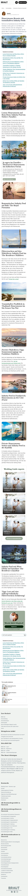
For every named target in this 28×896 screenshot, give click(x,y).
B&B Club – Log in (5, 746)
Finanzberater (4, 849)
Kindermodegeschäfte (6, 872)
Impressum (3, 800)
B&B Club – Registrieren (6, 748)
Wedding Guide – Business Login (8, 786)
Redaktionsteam (4, 798)
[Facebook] (12, 892)
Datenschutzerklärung (6, 792)
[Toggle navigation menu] (16, 2)
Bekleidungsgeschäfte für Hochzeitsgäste (10, 841)
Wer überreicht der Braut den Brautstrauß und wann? (13, 734)
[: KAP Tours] (14, 525)
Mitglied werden (22, 2)
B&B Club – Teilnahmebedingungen (9, 752)
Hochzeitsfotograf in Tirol (6, 827)
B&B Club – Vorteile (5, 750)
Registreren (14, 626)
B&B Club (3, 716)
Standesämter (4, 876)
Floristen (3, 851)
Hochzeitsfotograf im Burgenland (8, 816)
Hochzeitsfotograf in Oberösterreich (9, 822)
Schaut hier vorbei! (14, 279)
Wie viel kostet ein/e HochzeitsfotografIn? (10, 740)
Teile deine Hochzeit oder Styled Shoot (9, 726)
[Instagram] (17, 892)
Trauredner (3, 878)
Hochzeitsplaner (4, 866)
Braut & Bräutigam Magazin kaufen (9, 724)
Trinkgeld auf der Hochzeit (7, 736)
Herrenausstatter (5, 853)
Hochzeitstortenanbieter (6, 868)
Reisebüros (3, 874)
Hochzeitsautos (4, 855)
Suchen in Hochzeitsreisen (14, 538)
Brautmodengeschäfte (6, 845)
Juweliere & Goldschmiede (7, 870)
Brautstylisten (4, 847)
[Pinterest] (14, 892)
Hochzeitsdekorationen (6, 857)
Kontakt (2, 788)
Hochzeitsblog (4, 718)
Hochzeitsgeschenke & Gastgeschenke (9, 863)
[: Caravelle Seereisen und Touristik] (14, 482)
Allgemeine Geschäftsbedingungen (9, 794)
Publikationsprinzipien (6, 796)
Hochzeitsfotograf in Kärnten (7, 818)
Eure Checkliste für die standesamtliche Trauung (12, 738)
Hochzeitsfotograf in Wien (7, 831)
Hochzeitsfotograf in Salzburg (7, 824)
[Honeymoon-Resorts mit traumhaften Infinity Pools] (4, 2)
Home (2, 728)
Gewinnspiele (4, 722)
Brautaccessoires (5, 843)
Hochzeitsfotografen (5, 861)
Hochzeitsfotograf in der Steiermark (9, 826)
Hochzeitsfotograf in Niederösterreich (9, 820)
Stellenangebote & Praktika (7, 790)
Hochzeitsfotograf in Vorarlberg (8, 829)
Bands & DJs (4, 840)
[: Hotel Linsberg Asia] (14, 504)
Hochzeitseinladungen (6, 859)
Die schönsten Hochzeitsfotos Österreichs (10, 814)
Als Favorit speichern (7, 635)
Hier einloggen (17, 628)
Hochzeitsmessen (5, 720)
